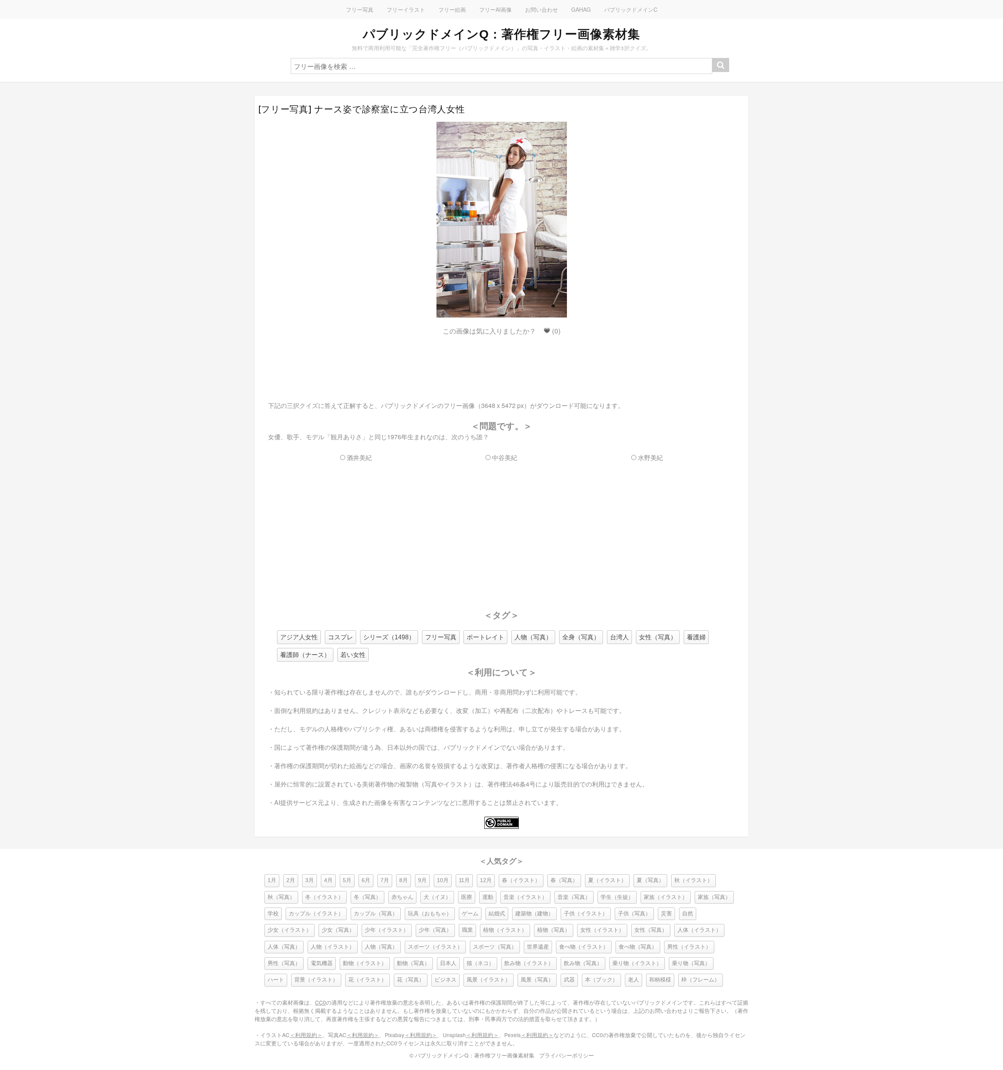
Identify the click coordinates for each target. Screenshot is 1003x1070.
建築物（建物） (534, 914)
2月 (290, 880)
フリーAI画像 (495, 9)
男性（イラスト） (689, 947)
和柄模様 (660, 980)
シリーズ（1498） (389, 637)
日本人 (448, 963)
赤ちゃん (402, 897)
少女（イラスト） (289, 930)
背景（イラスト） (316, 980)
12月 (486, 880)
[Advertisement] (501, 361)
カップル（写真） (376, 914)
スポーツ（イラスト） (435, 947)
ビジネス (445, 980)
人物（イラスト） (333, 947)
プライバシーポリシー (566, 1055)
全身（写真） (581, 637)
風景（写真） (537, 980)
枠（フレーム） (700, 980)
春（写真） (564, 880)
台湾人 (619, 637)
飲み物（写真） (583, 963)
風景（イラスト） (489, 980)
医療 (466, 897)
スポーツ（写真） (495, 947)
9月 (422, 880)
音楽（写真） (574, 897)
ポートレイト (485, 637)
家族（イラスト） (666, 897)
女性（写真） (658, 637)
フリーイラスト (406, 9)
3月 (309, 880)
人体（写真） (284, 947)
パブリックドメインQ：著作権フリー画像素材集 (501, 34)
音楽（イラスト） (525, 897)
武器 (569, 980)
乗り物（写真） (691, 963)
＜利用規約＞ (306, 1035)
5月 (347, 880)
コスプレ (340, 637)
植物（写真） (553, 930)
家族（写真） (714, 897)
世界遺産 (538, 947)
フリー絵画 (452, 9)
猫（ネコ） (480, 963)
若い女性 (353, 654)
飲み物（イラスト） (529, 963)
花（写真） (410, 980)
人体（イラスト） (699, 930)
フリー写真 (359, 9)
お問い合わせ (541, 9)
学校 (273, 914)
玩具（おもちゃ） (430, 914)
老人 (633, 980)
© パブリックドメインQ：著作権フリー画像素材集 (471, 1055)
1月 (272, 880)
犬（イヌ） (437, 897)
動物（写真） (413, 963)
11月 (464, 880)
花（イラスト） (367, 980)
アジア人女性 (299, 637)
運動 (487, 897)
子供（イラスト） (586, 914)
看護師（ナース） (305, 654)
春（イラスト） (521, 880)
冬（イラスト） (324, 897)
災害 (666, 914)
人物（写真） (533, 637)
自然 (687, 914)
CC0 (320, 1002)
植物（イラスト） (505, 930)
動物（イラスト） (365, 963)
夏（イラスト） (607, 880)
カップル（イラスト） (316, 914)
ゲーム (470, 914)
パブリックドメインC (630, 9)
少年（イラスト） (387, 930)
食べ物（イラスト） (583, 947)
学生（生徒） (617, 897)
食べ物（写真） (638, 947)
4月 (328, 880)
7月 (384, 880)
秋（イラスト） (693, 880)
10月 (443, 880)
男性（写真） (284, 963)
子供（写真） (634, 914)
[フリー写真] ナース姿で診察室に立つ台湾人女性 (361, 109)
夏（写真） (650, 880)
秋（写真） (281, 897)
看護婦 (696, 637)
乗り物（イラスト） (637, 963)
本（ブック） (601, 980)
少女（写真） (338, 930)
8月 (403, 880)
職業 (467, 930)
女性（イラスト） (602, 930)
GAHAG (581, 9)
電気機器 (322, 963)
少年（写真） (435, 930)
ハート (276, 980)
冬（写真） (367, 897)
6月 (366, 880)
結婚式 (497, 914)
